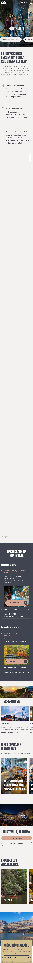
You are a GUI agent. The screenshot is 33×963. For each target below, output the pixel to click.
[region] (16, 345)
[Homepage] (4, 3)
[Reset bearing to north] (30, 159)
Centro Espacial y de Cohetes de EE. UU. (15, 572)
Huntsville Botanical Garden (14, 672)
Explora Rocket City (17, 844)
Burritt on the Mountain (12, 609)
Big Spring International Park (15, 668)
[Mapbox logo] (5, 537)
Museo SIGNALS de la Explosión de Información (13, 615)
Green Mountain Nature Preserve (12, 634)
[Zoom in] (30, 155)
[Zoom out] (30, 157)
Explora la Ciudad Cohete (13, 39)
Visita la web (16, 838)
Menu (26, 3)
